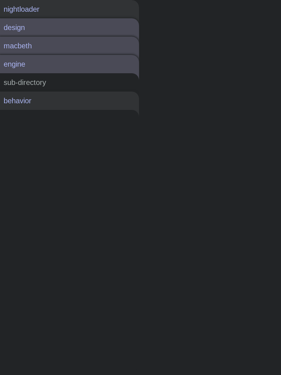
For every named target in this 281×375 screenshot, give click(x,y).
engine (14, 64)
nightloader (22, 9)
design (14, 27)
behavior (17, 101)
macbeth (18, 46)
